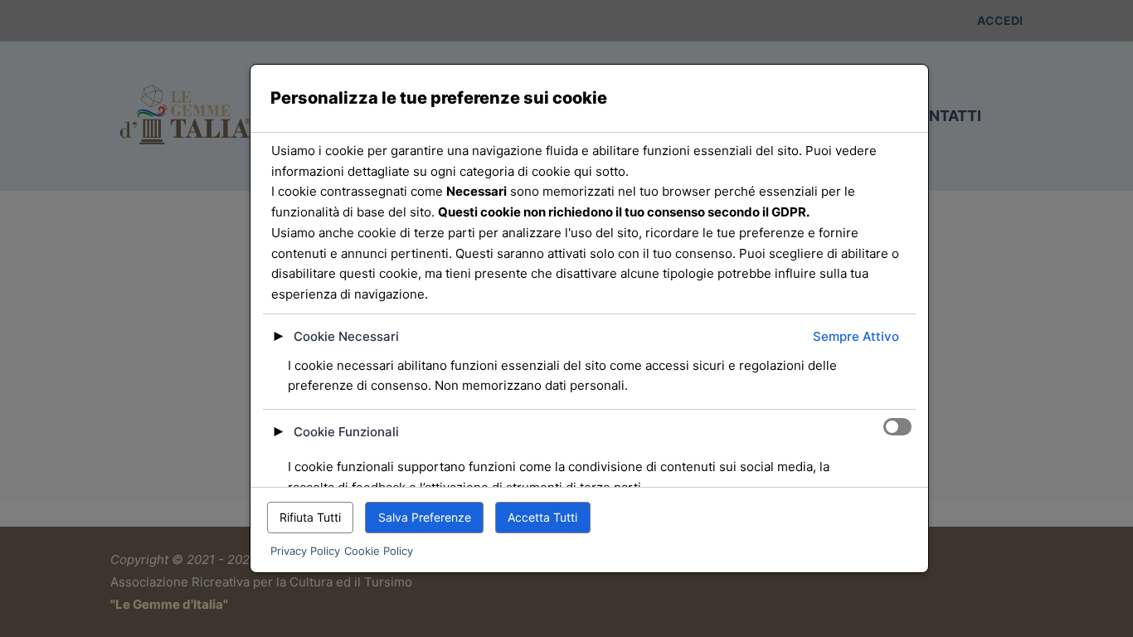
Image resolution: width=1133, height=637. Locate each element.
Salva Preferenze (424, 517)
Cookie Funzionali (346, 432)
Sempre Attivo (856, 336)
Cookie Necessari (346, 336)
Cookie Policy (378, 550)
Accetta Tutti (542, 517)
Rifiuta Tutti (310, 517)
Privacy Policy (305, 550)
